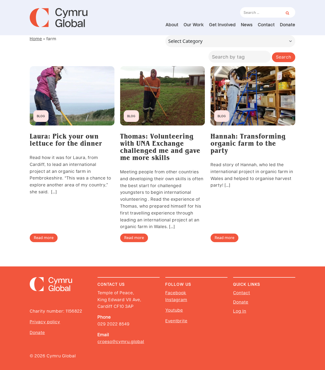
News (247, 24)
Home (36, 38)
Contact (266, 24)
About (172, 24)
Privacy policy (45, 321)
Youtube (174, 310)
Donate (287, 24)
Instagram (176, 299)
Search (283, 57)
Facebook (175, 292)
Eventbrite (176, 320)
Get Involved (222, 24)
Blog (41, 116)
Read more (44, 237)
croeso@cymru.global (121, 341)
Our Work (194, 24)
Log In (239, 311)
